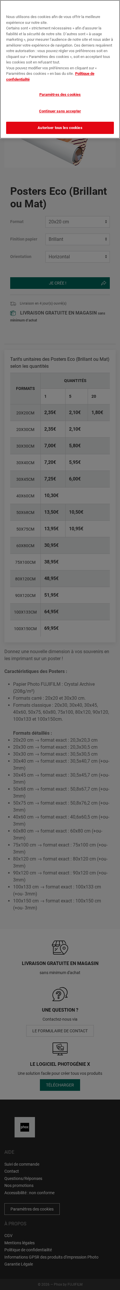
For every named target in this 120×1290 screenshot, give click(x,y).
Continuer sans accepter (60, 111)
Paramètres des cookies (60, 94)
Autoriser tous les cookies (60, 128)
